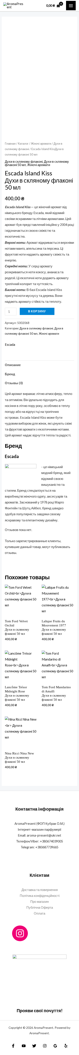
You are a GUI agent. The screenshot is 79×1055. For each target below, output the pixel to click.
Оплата (39, 913)
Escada (10, 344)
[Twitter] (34, 1046)
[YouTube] (24, 1046)
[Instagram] (20, 933)
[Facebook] (13, 1046)
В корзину (37, 311)
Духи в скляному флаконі (24, 161)
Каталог (23, 143)
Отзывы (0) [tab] (14, 383)
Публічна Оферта (39, 907)
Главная (10, 143)
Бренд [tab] (10, 374)
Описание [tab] (13, 365)
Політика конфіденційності (39, 896)
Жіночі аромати (41, 143)
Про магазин (39, 901)
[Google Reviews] (55, 1046)
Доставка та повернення (40, 890)
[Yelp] (66, 1046)
